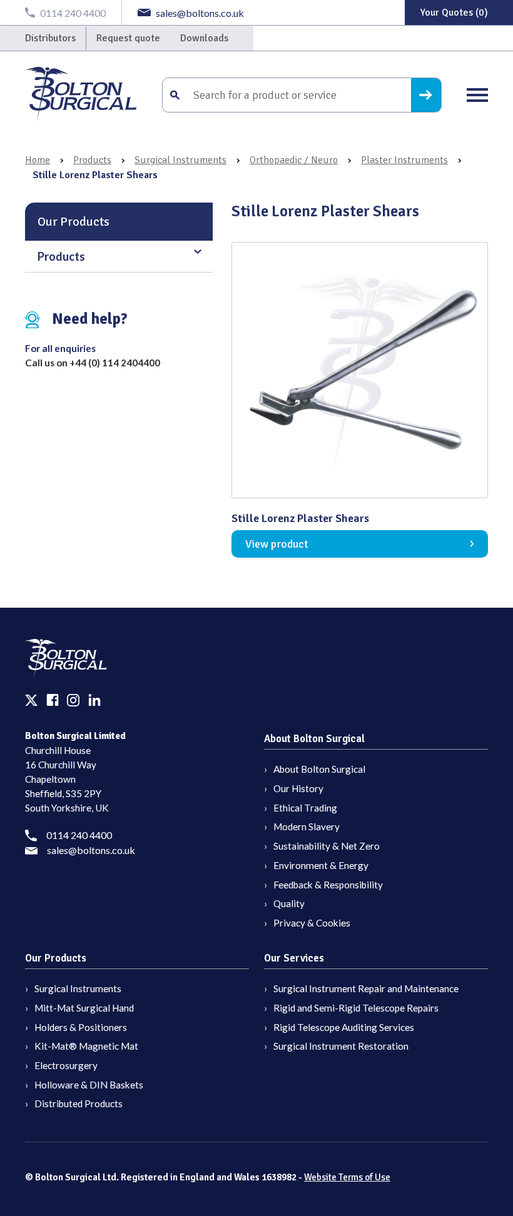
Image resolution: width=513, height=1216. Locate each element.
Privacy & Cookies (311, 922)
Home (37, 160)
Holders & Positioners (80, 1027)
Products (92, 160)
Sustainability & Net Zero (326, 846)
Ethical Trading (305, 807)
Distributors (50, 38)
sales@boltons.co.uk (91, 850)
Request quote (128, 38)
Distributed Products (78, 1103)
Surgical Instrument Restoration (341, 1046)
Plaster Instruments (404, 160)
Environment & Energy (320, 865)
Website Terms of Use (347, 1177)
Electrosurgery (66, 1065)
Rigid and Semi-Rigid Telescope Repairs (356, 1007)
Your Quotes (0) (454, 12)
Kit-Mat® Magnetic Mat (86, 1046)
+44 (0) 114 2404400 (114, 362)
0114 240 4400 (79, 835)
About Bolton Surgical (319, 769)
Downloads (204, 38)
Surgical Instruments (180, 160)
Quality (289, 903)
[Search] (426, 95)
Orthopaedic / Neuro (294, 160)
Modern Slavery (306, 826)
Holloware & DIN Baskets (88, 1084)
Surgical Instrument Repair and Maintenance (366, 988)
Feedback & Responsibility (328, 884)
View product (276, 544)
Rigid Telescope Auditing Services (343, 1027)
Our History (298, 788)
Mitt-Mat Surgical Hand (84, 1007)
